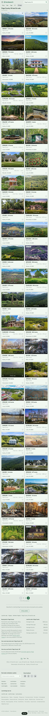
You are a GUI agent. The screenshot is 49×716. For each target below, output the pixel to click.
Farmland (36, 697)
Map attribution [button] (13, 711)
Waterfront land (5, 704)
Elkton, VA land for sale (12, 662)
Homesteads (42, 697)
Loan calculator (13, 686)
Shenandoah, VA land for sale (18, 664)
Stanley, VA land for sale (32, 664)
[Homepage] (8, 2)
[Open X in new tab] (31, 676)
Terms (42, 712)
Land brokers (13, 681)
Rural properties (9, 701)
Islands (26, 699)
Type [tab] (24, 658)
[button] (2, 2)
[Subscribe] (20, 676)
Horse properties (5, 699)
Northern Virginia (17, 615)
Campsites (15, 697)
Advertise (3, 681)
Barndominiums (4, 697)
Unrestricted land (41, 701)
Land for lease (11, 694)
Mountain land (39, 699)
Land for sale (4, 615)
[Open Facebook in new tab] (25, 676)
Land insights (4, 686)
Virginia (10, 615)
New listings (34, 712)
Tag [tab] (27, 658)
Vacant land (33, 701)
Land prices (23, 681)
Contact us (22, 686)
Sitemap (29, 712)
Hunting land (21, 699)
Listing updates (24, 610)
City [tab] (21, 658)
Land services (13, 683)
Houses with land (13, 699)
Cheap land (21, 697)
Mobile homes (32, 699)
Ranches (3, 701)
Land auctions (19, 694)
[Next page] (28, 598)
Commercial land (29, 697)
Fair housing (41, 711)
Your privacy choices (34, 711)
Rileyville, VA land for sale (36, 662)
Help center (4, 683)
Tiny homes (27, 701)
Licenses (39, 712)
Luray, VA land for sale (24, 662)
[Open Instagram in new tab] (28, 676)
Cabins (11, 697)
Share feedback (27, 673)
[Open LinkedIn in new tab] (35, 676)
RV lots (15, 701)
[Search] (46, 2)
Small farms (21, 701)
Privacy (46, 712)
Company (22, 683)
